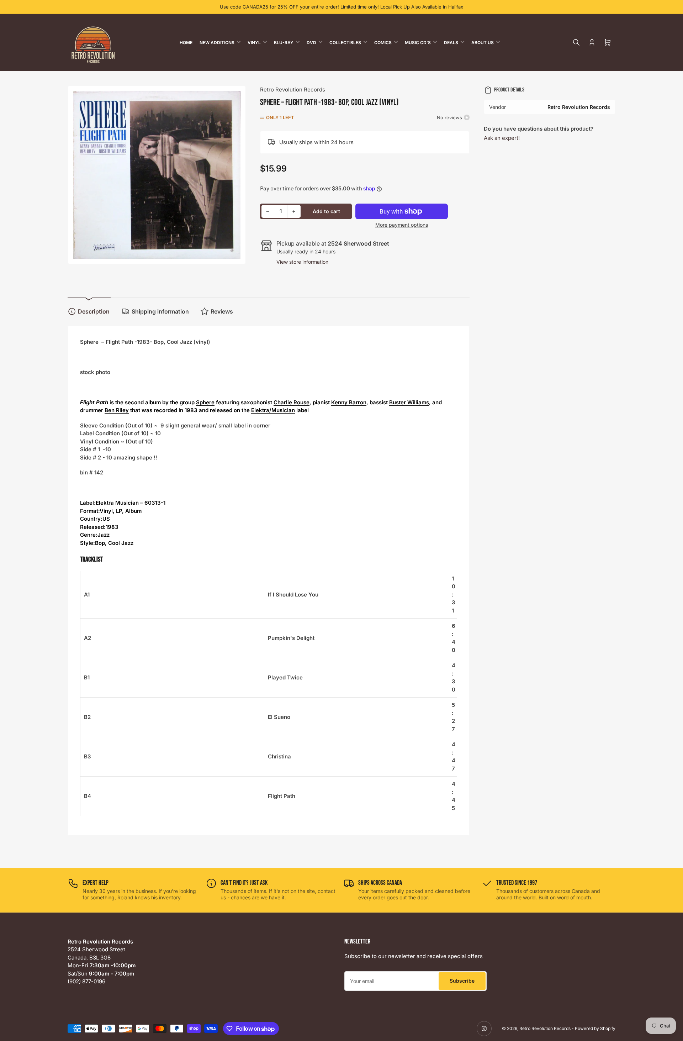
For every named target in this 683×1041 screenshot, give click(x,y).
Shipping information (160, 311)
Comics (383, 42)
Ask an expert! (502, 138)
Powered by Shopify (595, 1028)
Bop (100, 543)
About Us (482, 42)
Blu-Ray (283, 42)
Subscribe (462, 981)
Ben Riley (117, 410)
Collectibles (345, 42)
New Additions (217, 42)
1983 (112, 527)
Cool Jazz (120, 543)
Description (94, 311)
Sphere (205, 402)
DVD (311, 42)
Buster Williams (409, 402)
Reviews (222, 311)
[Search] (576, 42)
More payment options (401, 225)
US (106, 518)
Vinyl (254, 42)
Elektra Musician (117, 502)
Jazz (103, 534)
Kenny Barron (348, 402)
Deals (451, 42)
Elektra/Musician (273, 410)
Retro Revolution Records (292, 89)
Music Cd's (418, 42)
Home (186, 42)
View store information (302, 262)
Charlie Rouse (291, 402)
